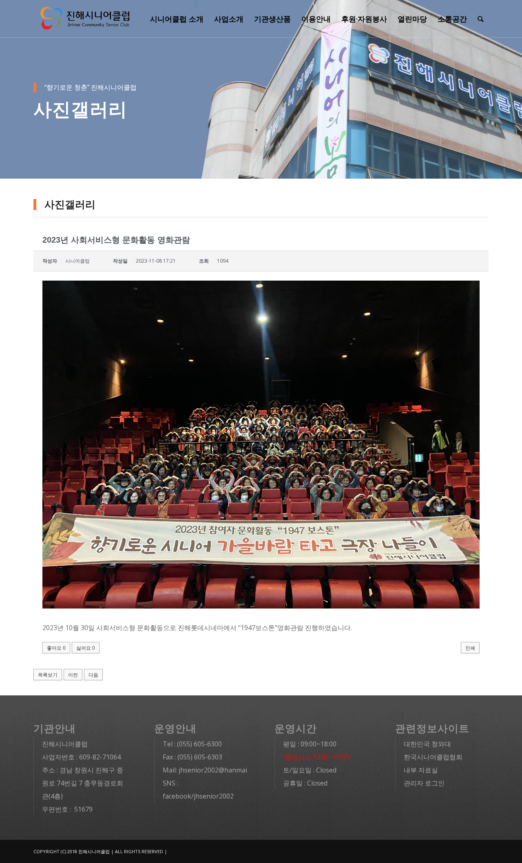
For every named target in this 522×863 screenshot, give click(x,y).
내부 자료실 (421, 770)
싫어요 (85, 648)
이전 (73, 674)
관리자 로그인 (424, 783)
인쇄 (470, 648)
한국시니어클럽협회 (433, 756)
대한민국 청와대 (427, 743)
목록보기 (48, 674)
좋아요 (56, 648)
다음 (93, 674)
